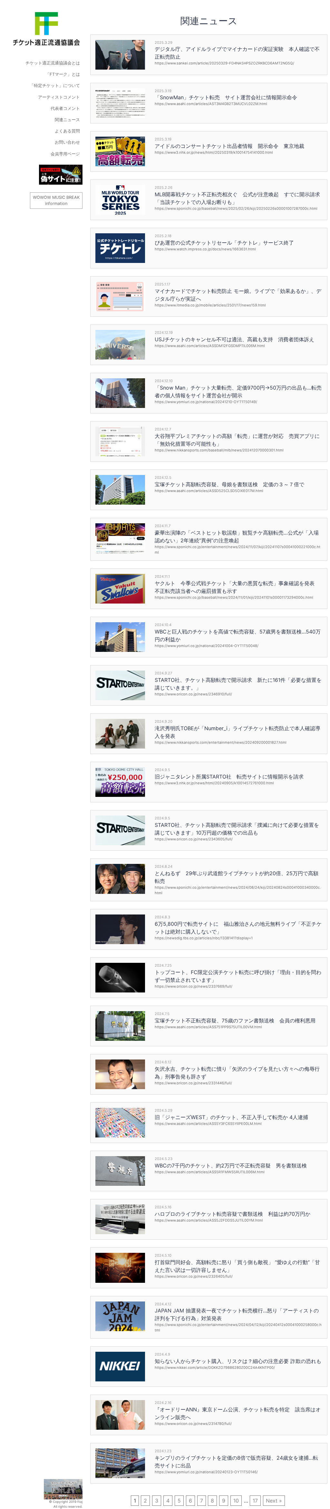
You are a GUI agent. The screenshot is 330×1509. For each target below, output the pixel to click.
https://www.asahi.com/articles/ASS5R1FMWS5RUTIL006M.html (210, 1172)
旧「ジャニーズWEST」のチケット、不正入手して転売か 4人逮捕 (231, 1117)
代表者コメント (65, 108)
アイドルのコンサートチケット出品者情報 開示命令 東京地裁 (229, 146)
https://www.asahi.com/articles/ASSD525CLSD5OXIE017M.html (209, 490)
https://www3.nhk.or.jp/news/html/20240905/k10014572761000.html (214, 783)
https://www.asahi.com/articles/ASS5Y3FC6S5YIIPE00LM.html (208, 1123)
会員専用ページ (65, 153)
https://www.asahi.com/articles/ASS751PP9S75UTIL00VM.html (208, 1027)
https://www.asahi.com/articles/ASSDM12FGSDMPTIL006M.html (210, 345)
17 (255, 1500)
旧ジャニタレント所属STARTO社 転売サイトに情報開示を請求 (229, 776)
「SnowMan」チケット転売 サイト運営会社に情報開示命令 (226, 97)
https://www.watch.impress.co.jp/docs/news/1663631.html (205, 249)
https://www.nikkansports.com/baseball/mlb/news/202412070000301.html (219, 450)
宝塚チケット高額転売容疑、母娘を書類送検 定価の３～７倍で (229, 484)
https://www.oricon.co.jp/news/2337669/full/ (193, 986)
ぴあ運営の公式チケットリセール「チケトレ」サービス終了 (224, 242)
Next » (274, 1500)
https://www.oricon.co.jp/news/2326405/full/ (194, 1276)
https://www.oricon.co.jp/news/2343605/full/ (194, 839)
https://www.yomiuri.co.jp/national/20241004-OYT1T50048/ (206, 645)
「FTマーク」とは (62, 74)
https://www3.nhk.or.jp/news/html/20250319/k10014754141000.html (214, 152)
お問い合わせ (67, 142)
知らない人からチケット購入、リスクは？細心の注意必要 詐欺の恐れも (238, 1361)
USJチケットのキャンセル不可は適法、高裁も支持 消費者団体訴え (234, 339)
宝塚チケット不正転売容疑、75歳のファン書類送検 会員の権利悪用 (235, 1020)
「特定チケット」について (55, 85)
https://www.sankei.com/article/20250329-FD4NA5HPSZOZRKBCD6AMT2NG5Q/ (224, 63)
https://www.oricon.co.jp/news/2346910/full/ (193, 694)
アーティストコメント (59, 97)
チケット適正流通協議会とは (52, 63)
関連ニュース (67, 119)
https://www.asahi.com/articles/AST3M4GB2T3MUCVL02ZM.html (211, 104)
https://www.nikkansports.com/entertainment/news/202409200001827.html (220, 742)
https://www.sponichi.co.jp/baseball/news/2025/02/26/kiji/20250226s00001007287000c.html (236, 208)
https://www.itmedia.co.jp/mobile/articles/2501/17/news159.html (210, 305)
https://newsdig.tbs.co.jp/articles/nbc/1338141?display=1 (204, 938)
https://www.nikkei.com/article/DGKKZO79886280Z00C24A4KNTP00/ (215, 1367)
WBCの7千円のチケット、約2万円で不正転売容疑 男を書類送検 (231, 1165)
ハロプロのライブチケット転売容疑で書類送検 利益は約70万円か (232, 1214)
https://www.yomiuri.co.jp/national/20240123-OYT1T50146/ (206, 1472)
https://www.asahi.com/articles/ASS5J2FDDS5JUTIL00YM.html (209, 1220)
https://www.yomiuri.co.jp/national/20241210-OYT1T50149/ (206, 402)
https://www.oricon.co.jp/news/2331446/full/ (193, 1083)
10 (236, 1500)
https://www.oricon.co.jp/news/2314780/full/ (193, 1423)
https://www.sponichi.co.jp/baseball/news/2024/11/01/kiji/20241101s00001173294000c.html (234, 597)
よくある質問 (67, 131)
